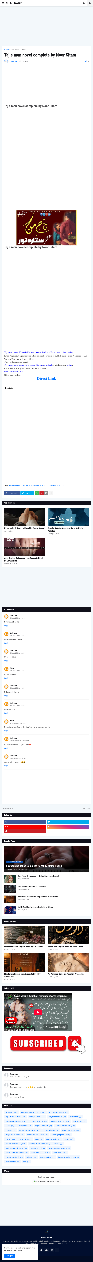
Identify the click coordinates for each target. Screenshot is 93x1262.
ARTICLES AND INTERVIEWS (33, 1112)
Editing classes (24, 1126)
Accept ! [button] (10, 1256)
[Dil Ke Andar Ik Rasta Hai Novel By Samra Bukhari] (24, 517)
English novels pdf (43, 1126)
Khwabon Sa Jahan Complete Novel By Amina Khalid (34, 865)
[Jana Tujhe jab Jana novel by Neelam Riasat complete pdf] (10, 879)
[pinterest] (25, 831)
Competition (75, 1117)
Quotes (68, 1139)
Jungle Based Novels (14, 1135)
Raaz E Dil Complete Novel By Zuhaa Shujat (65, 946)
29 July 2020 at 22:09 (17, 653)
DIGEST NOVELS (39, 1121)
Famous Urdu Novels (65, 1126)
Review (58, 1144)
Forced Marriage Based (29, 1130)
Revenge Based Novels (39, 1144)
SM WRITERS (38, 1148)
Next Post (86, 808)
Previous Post (8, 808)
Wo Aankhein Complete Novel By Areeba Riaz (66, 974)
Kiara (12, 668)
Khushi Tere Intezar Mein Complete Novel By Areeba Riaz (38, 897)
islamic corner (12, 1162)
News (38, 1139)
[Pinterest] (41, 493)
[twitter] (68, 822)
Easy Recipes (79, 1121)
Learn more (17, 1250)
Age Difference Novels (15, 1117)
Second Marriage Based (59, 1148)
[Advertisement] (46, 26)
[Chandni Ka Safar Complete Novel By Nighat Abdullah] (68, 517)
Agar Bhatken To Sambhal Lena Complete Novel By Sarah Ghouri (23, 559)
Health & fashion (51, 1130)
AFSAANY (11, 1112)
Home (6, 50)
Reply (6, 626)
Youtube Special (14, 1157)
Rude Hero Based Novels (16, 1148)
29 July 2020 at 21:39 (17, 635)
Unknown (13, 615)
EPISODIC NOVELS (59, 1121)
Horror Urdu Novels (70, 1130)
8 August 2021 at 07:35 (18, 758)
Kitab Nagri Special (60, 1135)
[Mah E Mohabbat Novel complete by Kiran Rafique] (10, 910)
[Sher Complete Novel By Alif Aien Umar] (10, 889)
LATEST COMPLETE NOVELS (37, 485)
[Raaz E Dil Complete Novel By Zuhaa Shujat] (68, 935)
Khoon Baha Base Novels (37, 1135)
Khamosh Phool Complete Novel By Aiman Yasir (23, 946)
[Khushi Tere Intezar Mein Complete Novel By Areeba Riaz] (10, 899)
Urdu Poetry (60, 1153)
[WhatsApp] (37, 493)
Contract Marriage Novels (16, 1121)
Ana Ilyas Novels (37, 1117)
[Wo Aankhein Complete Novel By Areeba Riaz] (68, 962)
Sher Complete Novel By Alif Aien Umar (32, 886)
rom (26, 1162)
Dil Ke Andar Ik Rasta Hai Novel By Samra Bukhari (24, 528)
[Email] (46, 493)
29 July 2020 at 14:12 (17, 618)
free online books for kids (68, 1157)
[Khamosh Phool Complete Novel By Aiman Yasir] (24, 935)
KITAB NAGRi (14, 3)
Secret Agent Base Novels (17, 1153)
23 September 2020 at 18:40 (19, 741)
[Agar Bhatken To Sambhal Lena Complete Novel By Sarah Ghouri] (24, 547)
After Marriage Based (18, 50)
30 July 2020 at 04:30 (17, 705)
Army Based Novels (57, 1117)
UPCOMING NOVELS (40, 1153)
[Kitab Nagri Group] (68, 831)
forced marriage (47, 1157)
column (31, 1157)
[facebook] (25, 822)
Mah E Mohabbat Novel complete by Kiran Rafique (35, 907)
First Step (11, 1130)
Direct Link (46, 378)
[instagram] (68, 827)
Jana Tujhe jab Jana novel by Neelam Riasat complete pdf (38, 876)
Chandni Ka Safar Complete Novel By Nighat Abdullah (66, 529)
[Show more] (51, 493)
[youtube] (25, 827)
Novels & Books (53, 1139)
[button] (3, 3)
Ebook (10, 1126)
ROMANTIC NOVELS (56, 485)
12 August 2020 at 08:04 (18, 723)
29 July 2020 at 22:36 (17, 670)
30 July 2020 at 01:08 (17, 688)
